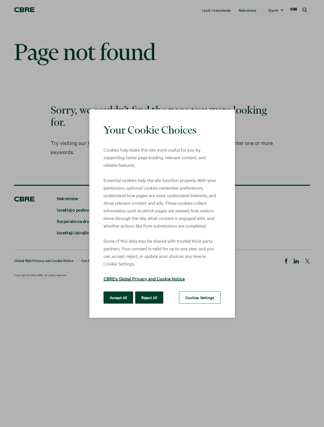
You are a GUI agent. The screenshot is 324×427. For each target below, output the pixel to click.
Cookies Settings (199, 297)
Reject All (149, 297)
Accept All (118, 297)
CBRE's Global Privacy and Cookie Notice (144, 278)
